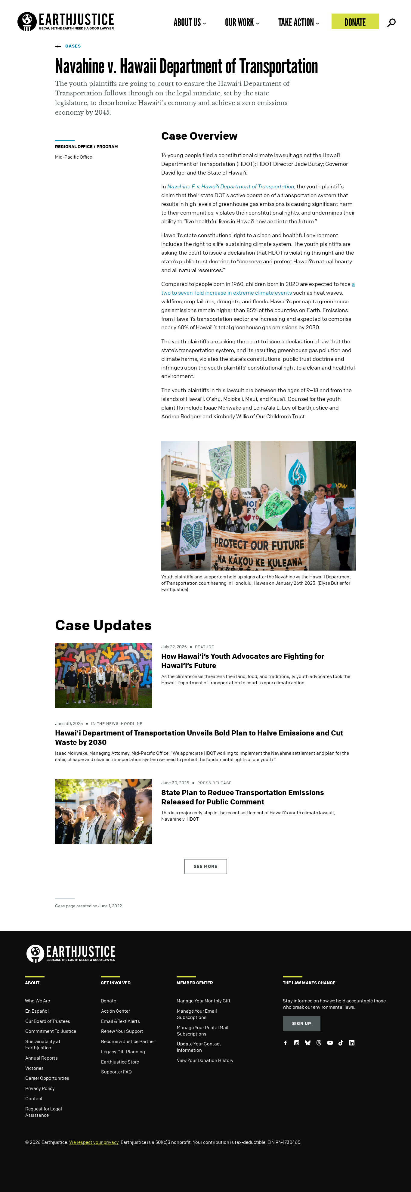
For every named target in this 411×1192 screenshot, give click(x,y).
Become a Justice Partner (128, 1041)
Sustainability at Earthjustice (42, 1044)
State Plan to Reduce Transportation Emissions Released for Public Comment (242, 797)
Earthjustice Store (120, 1062)
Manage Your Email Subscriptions (197, 1014)
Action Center (115, 1011)
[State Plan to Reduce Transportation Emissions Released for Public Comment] (103, 811)
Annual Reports (41, 1058)
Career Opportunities (47, 1078)
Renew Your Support (122, 1031)
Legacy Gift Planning (123, 1051)
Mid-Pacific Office (73, 157)
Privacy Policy (40, 1088)
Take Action (296, 22)
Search (391, 21)
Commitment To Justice (50, 1031)
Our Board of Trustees (47, 1021)
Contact (34, 1098)
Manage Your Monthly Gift (203, 1001)
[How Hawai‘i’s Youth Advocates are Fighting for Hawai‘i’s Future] (103, 675)
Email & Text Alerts (120, 1021)
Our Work (239, 22)
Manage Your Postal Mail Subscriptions (202, 1030)
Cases (73, 46)
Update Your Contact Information (199, 1047)
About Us (187, 22)
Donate (355, 22)
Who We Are (37, 1001)
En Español (37, 1011)
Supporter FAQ (116, 1072)
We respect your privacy (94, 1142)
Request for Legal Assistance (43, 1112)
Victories (34, 1068)
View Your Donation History (205, 1060)
